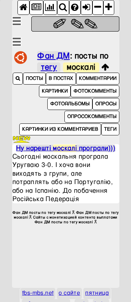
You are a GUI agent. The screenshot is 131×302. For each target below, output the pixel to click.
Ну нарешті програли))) (65, 148)
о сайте (69, 293)
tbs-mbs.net (37, 293)
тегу (49, 67)
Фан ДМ (53, 56)
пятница (97, 293)
